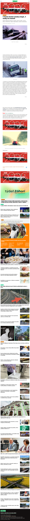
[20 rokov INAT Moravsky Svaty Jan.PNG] (15, 8)
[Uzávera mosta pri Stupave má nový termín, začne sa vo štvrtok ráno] (24, 316)
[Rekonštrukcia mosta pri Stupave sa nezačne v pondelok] (15, 481)
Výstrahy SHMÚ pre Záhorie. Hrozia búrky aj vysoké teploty (10, 222)
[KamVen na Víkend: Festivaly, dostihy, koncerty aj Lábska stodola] (15, 230)
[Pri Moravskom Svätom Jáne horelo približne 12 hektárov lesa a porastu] (24, 397)
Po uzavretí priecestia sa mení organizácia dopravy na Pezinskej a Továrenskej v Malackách (9, 391)
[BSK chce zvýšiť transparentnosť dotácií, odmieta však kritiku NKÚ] (15, 445)
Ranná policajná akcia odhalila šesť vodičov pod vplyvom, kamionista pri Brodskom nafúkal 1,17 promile (10, 354)
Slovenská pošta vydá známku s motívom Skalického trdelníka (14, 264)
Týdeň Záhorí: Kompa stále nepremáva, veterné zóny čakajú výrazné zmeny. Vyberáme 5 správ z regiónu (14, 201)
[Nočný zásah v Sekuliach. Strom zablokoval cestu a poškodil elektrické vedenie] (24, 209)
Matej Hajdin (9, 23)
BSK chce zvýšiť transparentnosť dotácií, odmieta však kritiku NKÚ (15, 453)
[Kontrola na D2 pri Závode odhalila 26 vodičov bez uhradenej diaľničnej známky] (24, 322)
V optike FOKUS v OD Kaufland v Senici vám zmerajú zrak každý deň (14, 205)
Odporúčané (3, 199)
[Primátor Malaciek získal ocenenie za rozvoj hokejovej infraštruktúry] (24, 422)
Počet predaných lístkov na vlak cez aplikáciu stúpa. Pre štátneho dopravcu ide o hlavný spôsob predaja (10, 493)
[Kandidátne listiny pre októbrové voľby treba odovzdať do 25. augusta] (15, 371)
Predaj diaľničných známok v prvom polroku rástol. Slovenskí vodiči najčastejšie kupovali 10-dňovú (9, 470)
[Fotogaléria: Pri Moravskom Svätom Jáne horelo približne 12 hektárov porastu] (24, 385)
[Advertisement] (15, 48)
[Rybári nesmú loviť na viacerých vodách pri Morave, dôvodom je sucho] (24, 464)
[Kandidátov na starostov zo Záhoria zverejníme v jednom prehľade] (24, 280)
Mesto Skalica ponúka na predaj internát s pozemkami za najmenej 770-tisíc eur (13, 417)
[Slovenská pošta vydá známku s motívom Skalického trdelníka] (15, 256)
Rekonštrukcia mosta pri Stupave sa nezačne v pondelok (13, 489)
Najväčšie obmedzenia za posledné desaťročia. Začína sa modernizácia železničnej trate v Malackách (10, 457)
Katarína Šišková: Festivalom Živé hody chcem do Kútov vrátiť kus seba (15, 344)
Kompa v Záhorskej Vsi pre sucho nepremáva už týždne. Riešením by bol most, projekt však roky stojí (10, 499)
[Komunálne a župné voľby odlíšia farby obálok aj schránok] (24, 348)
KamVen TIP (2, 239)
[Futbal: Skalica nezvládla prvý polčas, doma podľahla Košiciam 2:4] (24, 428)
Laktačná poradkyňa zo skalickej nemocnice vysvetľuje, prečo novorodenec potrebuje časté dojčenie (10, 268)
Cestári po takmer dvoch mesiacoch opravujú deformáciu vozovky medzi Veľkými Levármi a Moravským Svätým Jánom (10, 310)
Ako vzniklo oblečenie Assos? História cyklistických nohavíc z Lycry (14, 287)
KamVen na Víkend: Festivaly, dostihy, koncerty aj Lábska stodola (13, 241)
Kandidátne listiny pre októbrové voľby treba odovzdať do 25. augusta (14, 380)
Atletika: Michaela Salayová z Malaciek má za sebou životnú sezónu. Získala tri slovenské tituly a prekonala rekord (10, 215)
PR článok (2, 204)
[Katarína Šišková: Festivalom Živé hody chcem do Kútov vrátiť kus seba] (15, 333)
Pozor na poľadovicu (9, 113)
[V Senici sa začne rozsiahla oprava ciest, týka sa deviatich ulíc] (24, 505)
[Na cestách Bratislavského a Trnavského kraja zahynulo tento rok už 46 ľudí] (24, 434)
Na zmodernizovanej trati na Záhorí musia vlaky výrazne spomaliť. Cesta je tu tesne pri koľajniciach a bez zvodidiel (15, 305)
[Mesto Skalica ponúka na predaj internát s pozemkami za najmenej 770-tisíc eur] (15, 408)
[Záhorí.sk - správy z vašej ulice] (15, 1)
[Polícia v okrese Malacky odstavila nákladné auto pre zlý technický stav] (24, 360)
